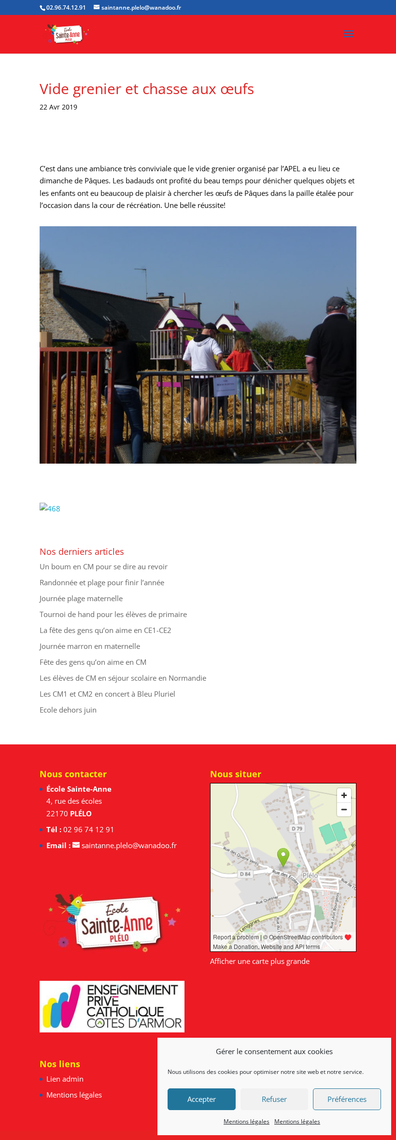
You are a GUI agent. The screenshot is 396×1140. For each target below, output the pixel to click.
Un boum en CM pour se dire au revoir (104, 566)
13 (239, 443)
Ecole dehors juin (68, 709)
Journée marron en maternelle (90, 646)
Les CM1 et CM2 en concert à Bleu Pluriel (107, 694)
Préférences (347, 1099)
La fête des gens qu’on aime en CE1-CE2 (105, 630)
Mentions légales (246, 1121)
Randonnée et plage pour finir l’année (102, 582)
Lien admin (65, 1079)
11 (223, 443)
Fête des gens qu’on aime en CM (93, 662)
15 (255, 443)
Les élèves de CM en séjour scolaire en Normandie (123, 678)
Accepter (201, 1099)
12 (231, 443)
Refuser (274, 1099)
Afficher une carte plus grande (260, 961)
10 (214, 443)
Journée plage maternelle (81, 598)
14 (247, 443)
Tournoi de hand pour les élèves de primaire (113, 614)
